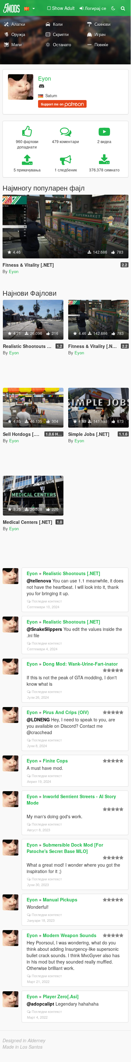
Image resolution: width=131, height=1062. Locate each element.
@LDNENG (38, 719)
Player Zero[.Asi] (61, 996)
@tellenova (39, 580)
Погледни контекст (47, 600)
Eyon (44, 78)
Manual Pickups (60, 899)
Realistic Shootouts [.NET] (71, 573)
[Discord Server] (41, 85)
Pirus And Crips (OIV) (66, 712)
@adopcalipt (40, 1004)
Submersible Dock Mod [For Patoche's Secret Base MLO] (65, 848)
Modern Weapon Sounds (69, 935)
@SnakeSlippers (44, 629)
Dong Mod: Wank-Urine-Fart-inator (80, 664)
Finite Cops (55, 760)
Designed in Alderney (24, 1040)
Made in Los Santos (23, 1047)
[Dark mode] (113, 8)
